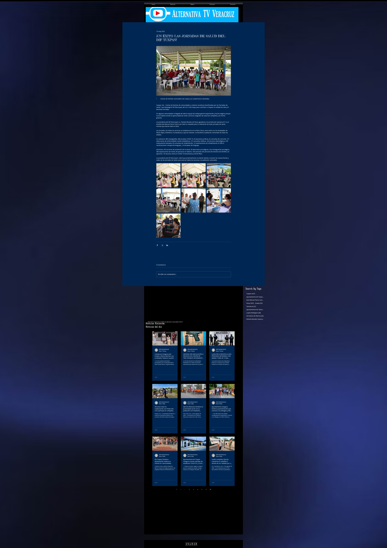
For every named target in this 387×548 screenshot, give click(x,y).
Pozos (250, 303)
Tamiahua (251, 306)
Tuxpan (250, 294)
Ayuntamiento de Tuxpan (255, 297)
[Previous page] (181, 489)
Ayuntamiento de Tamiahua (255, 309)
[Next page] (206, 489)
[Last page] (210, 489)
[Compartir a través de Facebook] (157, 245)
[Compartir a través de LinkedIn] (167, 245)
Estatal (258, 303)
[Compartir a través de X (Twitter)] (162, 245)
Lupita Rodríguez (253, 313)
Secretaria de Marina (254, 316)
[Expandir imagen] (168, 175)
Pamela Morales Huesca (255, 319)
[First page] (176, 489)
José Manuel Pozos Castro (255, 300)
